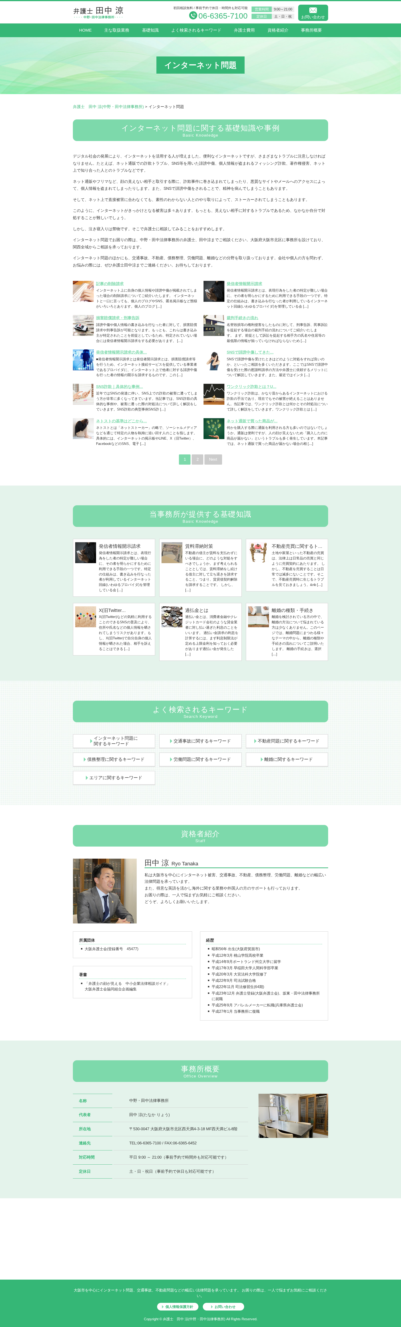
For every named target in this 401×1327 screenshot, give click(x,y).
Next (213, 459)
